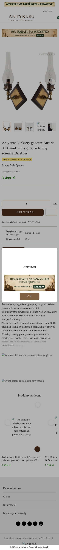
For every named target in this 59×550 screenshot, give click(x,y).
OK (29, 296)
